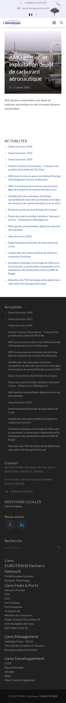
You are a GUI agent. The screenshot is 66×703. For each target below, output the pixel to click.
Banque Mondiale (14, 667)
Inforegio (9, 671)
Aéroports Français (15, 590)
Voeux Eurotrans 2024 (20, 159)
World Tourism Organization (20, 680)
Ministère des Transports (18, 615)
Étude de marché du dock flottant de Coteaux (32, 209)
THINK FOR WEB (48, 696)
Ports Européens (13, 606)
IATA (7, 594)
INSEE (8, 676)
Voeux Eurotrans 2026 (20, 146)
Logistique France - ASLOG (19, 641)
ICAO (8, 598)
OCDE (8, 663)
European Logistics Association (21, 649)
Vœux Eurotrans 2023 (20, 236)
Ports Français (12, 602)
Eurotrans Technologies (17, 580)
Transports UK (12, 611)
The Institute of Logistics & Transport (24, 645)
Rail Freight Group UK (16, 627)
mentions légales (13, 506)
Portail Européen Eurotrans (19, 576)
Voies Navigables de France (19, 623)
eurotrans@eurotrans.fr (35, 8)
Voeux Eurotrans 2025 (20, 153)
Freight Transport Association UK (22, 619)
